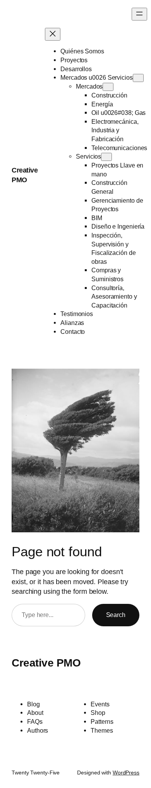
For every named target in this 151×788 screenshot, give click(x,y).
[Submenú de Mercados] (108, 87)
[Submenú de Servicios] (106, 157)
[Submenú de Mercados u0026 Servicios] (138, 78)
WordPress (126, 772)
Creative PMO (46, 662)
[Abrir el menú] (139, 14)
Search (115, 614)
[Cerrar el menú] (52, 34)
